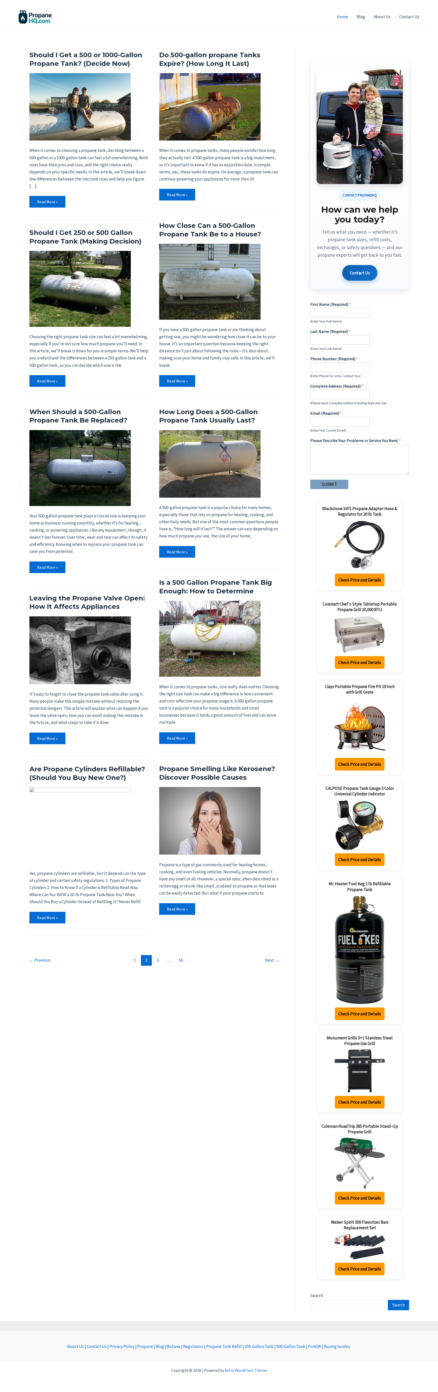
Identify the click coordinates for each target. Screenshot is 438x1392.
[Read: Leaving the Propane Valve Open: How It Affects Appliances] (80, 650)
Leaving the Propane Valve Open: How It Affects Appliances (87, 602)
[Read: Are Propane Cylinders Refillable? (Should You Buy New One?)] (80, 825)
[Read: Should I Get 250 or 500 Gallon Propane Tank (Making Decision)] (80, 288)
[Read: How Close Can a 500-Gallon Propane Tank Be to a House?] (210, 281)
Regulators (193, 1346)
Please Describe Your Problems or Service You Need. (355, 440)
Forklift (315, 1346)
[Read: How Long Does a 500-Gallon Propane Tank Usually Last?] (210, 463)
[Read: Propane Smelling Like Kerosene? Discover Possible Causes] (210, 820)
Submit (329, 484)
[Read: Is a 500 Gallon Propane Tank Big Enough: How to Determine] (210, 638)
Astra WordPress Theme (246, 1370)
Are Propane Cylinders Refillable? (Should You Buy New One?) (87, 773)
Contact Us (360, 273)
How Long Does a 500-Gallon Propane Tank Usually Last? (208, 416)
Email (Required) (326, 413)
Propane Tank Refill (224, 1346)
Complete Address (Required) (336, 386)
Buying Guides (337, 1346)
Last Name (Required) (330, 331)
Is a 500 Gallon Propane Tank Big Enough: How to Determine (215, 586)
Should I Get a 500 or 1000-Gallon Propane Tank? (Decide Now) (85, 59)
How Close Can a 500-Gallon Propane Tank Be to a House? (210, 229)
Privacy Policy (122, 1346)
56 (180, 960)
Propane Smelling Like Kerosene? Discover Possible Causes (217, 773)
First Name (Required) (330, 304)
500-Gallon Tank (291, 1346)
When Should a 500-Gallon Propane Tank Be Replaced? (78, 416)
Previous (40, 960)
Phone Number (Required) (334, 358)
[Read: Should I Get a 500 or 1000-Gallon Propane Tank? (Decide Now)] (80, 106)
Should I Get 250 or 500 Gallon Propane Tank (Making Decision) (85, 237)
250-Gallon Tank (259, 1346)
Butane (174, 1346)
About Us (76, 1346)
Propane (145, 1346)
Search (316, 1295)
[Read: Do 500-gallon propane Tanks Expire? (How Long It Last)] (210, 106)
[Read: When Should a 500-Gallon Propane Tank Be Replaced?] (80, 467)
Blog (160, 1346)
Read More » (47, 200)
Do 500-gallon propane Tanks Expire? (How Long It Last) (209, 59)
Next (272, 960)
